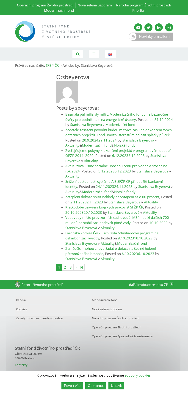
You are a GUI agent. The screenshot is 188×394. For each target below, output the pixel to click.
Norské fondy (124, 145)
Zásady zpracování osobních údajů (39, 318)
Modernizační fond (59, 10)
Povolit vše (72, 386)
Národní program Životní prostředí (143, 5)
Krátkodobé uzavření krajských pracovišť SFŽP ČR (104, 207)
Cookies (21, 309)
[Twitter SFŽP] (148, 27)
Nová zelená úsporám (94, 5)
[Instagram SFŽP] (169, 27)
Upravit (116, 386)
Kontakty (21, 365)
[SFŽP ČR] (53, 31)
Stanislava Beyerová (86, 124)
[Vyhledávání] (77, 54)
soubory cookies (138, 375)
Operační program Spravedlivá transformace (122, 336)
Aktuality (72, 145)
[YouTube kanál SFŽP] (138, 27)
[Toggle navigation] (94, 54)
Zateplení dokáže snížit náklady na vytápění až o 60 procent (112, 196)
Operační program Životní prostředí (45, 5)
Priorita (138, 10)
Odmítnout (96, 386)
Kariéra (21, 300)
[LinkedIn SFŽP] (159, 27)
